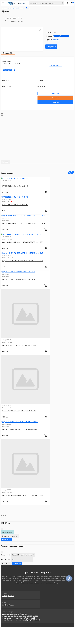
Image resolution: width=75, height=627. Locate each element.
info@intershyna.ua (8, 605)
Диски (56, 35)
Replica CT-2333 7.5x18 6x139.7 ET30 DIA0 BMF (19, 411)
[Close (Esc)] (1, 515)
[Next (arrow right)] (3, 517)
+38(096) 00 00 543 (8, 596)
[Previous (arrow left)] (1, 517)
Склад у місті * (6, 555)
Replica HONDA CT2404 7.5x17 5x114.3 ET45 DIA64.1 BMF (22, 261)
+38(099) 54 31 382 (34, 620)
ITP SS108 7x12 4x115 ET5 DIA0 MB (15, 186)
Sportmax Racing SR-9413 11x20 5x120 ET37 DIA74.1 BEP (22, 242)
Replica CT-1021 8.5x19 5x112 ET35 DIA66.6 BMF (19, 345)
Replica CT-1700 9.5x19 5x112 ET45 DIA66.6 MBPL (20, 430)
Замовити (17, 563)
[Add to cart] (46, 192)
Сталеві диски (64, 35)
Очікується (51, 46)
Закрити (5, 162)
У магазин (55, 93)
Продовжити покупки (9, 536)
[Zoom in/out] (5, 515)
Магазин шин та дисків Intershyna (13, 8)
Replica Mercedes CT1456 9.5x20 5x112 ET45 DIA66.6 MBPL (23, 495)
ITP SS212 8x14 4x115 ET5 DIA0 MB (15, 205)
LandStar (56, 39)
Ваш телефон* (5, 559)
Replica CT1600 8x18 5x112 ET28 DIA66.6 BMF (18, 279)
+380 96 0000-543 (8, 70)
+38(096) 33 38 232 (29, 618)
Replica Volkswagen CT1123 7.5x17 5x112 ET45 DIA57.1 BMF (23, 223)
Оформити (6, 539)
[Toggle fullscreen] (3, 515)
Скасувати (6, 563)
